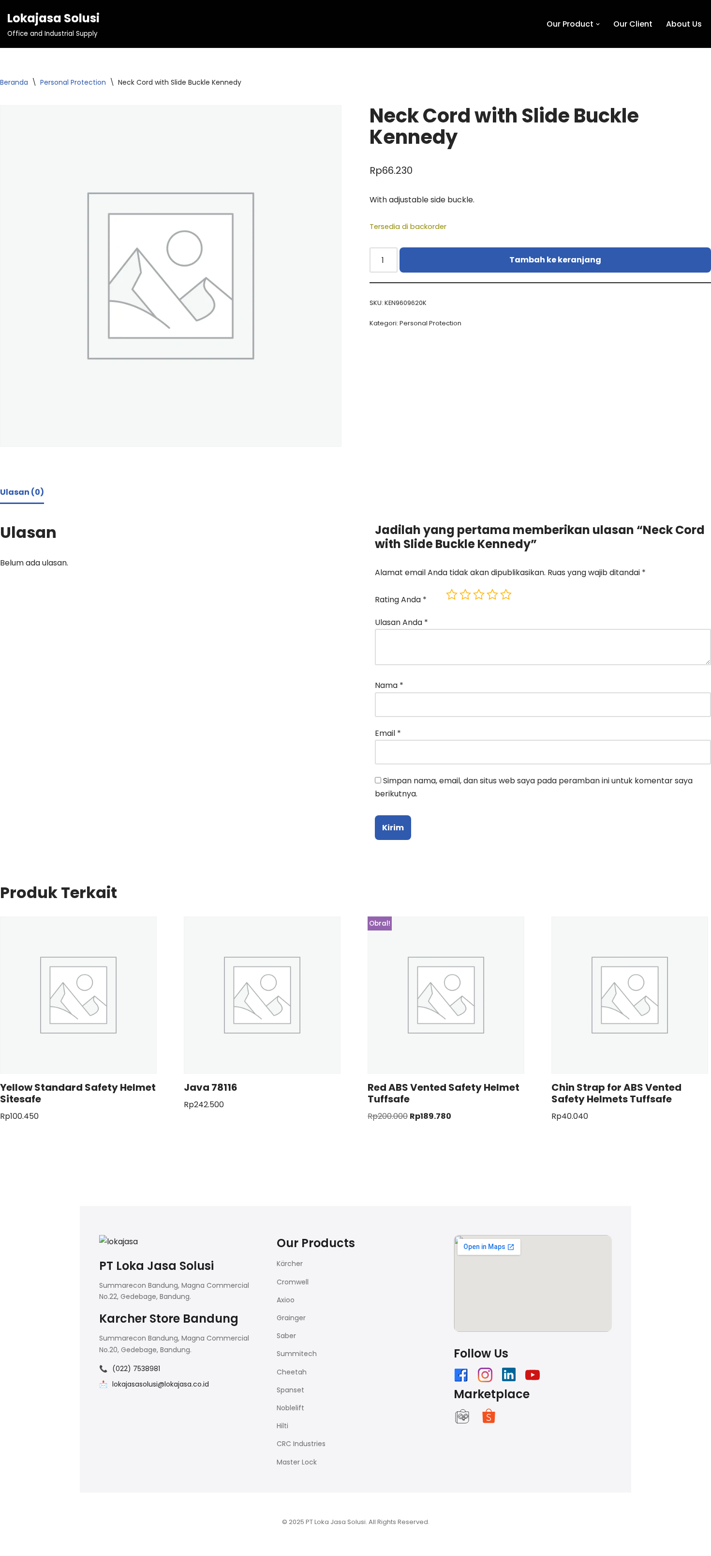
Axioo (286, 1300)
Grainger (291, 1318)
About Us (684, 24)
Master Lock (297, 1462)
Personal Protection (73, 82)
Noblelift (290, 1408)
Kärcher (290, 1263)
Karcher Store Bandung (168, 1319)
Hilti (282, 1426)
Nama (389, 685)
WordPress (200, 1543)
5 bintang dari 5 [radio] (506, 594)
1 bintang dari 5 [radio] (452, 594)
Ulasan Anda (401, 622)
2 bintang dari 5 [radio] (465, 594)
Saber (286, 1336)
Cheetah (292, 1372)
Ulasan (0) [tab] (22, 492)
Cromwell (293, 1282)
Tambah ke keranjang (555, 259)
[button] (598, 24)
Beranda (14, 82)
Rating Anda (401, 599)
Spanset (290, 1390)
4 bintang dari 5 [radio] (492, 594)
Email (388, 733)
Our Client (632, 24)
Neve (89, 1543)
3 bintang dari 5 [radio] (479, 594)
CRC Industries (301, 1444)
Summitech (297, 1353)
